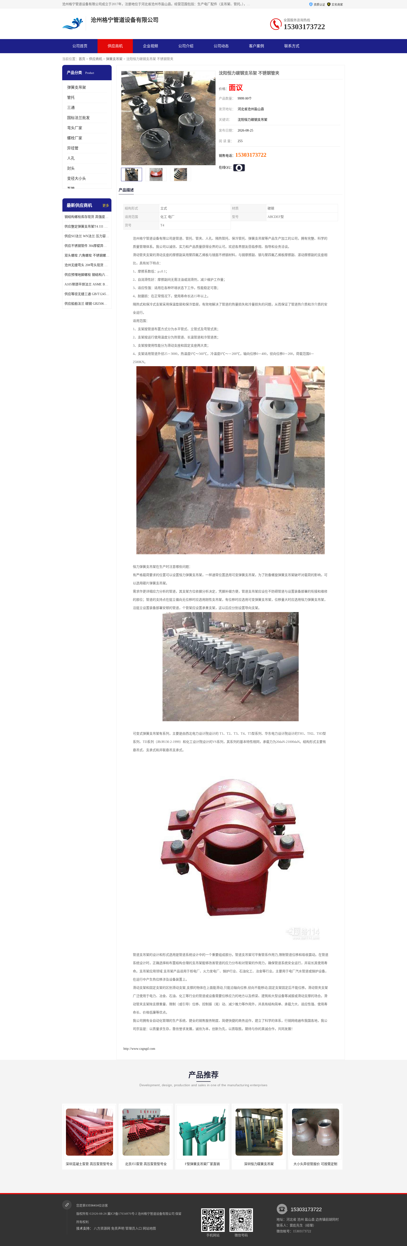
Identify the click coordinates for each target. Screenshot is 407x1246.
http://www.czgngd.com (139, 1048)
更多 (105, 205)
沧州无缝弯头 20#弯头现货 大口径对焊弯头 (87, 265)
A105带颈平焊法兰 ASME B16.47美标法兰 (87, 284)
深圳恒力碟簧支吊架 (202, 1164)
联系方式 (291, 46)
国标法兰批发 (78, 118)
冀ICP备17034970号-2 (122, 1213)
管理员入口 (133, 1228)
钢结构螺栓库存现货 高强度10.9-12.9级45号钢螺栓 (87, 217)
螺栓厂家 (74, 138)
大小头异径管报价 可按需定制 (259, 1164)
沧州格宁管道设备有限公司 (156, 1213)
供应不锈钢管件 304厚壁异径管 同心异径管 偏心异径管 (87, 246)
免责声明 (117, 1228)
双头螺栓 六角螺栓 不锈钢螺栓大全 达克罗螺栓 (87, 255)
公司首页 (79, 46)
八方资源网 (102, 1228)
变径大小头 (76, 178)
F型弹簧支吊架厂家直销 (145, 1164)
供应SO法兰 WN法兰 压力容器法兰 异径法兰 (87, 236)
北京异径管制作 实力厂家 (315, 1164)
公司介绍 (185, 46)
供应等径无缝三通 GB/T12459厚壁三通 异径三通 (87, 294)
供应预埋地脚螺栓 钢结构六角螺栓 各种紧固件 (87, 274)
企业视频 (150, 46)
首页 (82, 59)
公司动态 (221, 46)
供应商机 (115, 46)
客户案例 (256, 46)
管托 (71, 98)
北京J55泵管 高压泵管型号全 (89, 1164)
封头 (71, 168)
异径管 (72, 148)
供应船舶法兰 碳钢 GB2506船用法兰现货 (87, 303)
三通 (71, 108)
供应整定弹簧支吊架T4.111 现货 (87, 226)
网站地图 (149, 1228)
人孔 (71, 158)
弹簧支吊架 (114, 59)
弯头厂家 (74, 128)
